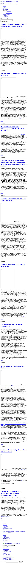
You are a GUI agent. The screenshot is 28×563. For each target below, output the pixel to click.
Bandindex (5, 540)
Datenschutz (10, 559)
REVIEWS (5, 9)
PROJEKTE (5, 15)
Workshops (5, 539)
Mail (1, 150)
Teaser (24, 316)
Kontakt (4, 529)
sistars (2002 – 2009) (7, 558)
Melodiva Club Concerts (8, 546)
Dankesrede (3, 386)
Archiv (4, 553)
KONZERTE (8, 11)
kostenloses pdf (12, 419)
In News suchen (4, 21)
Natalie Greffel (10, 385)
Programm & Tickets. (19, 118)
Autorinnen (5, 526)
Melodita (5, 547)
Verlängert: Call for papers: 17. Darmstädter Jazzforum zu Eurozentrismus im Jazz (11, 493)
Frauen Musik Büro (7, 554)
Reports (4, 536)
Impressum (5, 559)
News (4, 535)
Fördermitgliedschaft (7, 528)
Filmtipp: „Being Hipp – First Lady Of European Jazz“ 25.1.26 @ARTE (14, 25)
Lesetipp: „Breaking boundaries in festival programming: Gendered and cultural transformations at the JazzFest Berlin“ (14, 163)
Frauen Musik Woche (7, 556)
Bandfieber (5, 550)
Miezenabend (6, 549)
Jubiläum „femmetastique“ (8, 557)
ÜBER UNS (5, 16)
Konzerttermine (6, 538)
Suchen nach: (3, 561)
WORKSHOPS (9, 13)
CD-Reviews (6, 537)
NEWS (4, 7)
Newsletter (5, 527)
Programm (23, 134)
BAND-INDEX (6, 14)
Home (4, 523)
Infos (2, 67)
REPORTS (5, 8)
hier (22, 480)
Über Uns (5, 525)
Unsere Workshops (7, 551)
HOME (4, 6)
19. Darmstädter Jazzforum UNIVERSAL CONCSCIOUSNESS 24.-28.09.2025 (12, 128)
